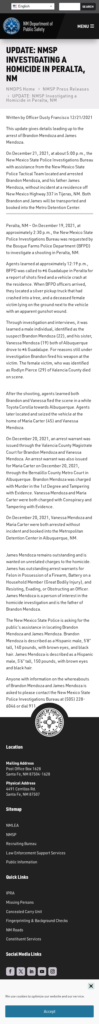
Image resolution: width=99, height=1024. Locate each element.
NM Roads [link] (14, 929)
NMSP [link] (11, 834)
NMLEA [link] (12, 825)
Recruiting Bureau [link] (21, 843)
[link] (28, 26)
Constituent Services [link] (23, 938)
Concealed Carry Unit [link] (24, 911)
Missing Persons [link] (20, 902)
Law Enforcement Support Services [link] (35, 852)
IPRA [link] (10, 892)
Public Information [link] (21, 861)
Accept (49, 1011)
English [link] (23, 6)
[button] (91, 986)
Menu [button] (83, 26)
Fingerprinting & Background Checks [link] (37, 920)
